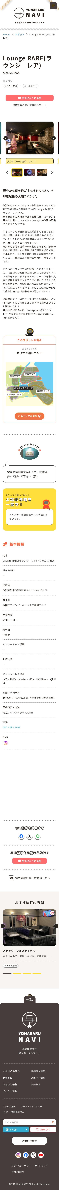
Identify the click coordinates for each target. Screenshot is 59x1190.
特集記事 (7, 1077)
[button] (17, 172)
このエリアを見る (27, 416)
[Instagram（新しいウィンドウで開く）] (6, 743)
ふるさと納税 (10, 1084)
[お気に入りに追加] (52, 913)
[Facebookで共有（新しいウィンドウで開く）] (21, 836)
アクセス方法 (9, 1106)
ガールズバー (30, 86)
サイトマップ (41, 1165)
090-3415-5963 (11, 727)
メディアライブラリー (31, 1106)
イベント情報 (10, 1091)
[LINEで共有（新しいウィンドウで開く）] (38, 836)
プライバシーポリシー (22, 1165)
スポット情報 (38, 1077)
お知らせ (36, 1084)
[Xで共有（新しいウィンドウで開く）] (29, 836)
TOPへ (29, 1000)
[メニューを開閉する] (53, 5)
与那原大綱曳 (38, 1071)
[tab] (7, 973)
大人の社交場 (10, 86)
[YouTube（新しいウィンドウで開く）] (41, 1155)
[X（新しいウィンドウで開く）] (33, 1155)
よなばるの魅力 (11, 1071)
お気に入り (45, 1129)
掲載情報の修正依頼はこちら (28, 105)
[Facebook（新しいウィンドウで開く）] (26, 1155)
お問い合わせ (29, 1141)
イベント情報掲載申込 (13, 1111)
